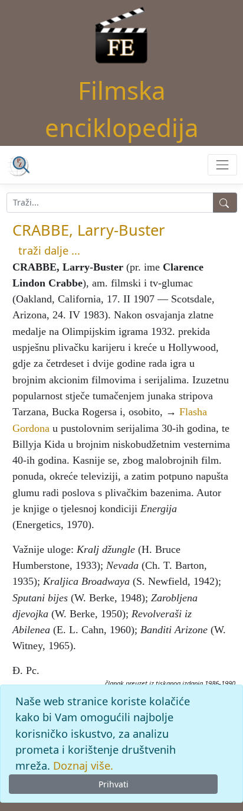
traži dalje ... (49, 250)
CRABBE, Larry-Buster (88, 230)
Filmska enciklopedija (122, 108)
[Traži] (225, 203)
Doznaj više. (83, 765)
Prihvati (113, 784)
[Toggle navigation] (222, 164)
